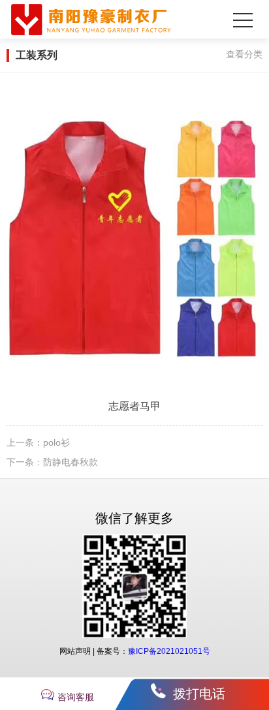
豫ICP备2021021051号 (169, 651)
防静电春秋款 (70, 462)
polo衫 (56, 442)
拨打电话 (199, 694)
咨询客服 (75, 697)
